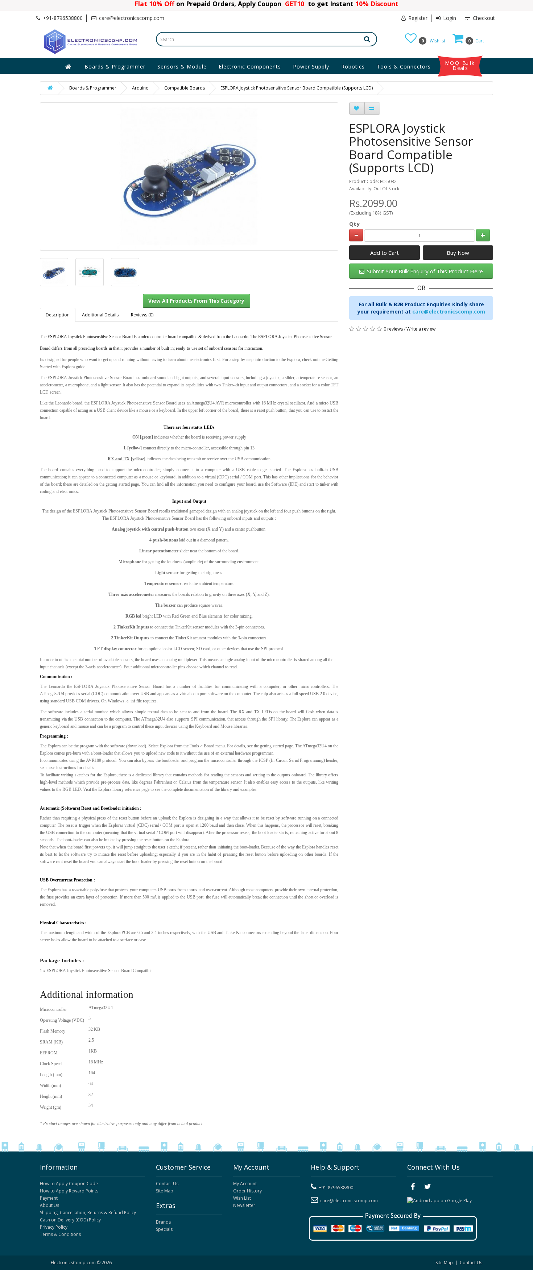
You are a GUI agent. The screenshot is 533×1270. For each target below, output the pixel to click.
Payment (49, 1198)
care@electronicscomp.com (448, 311)
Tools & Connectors (404, 66)
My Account (245, 1183)
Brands (163, 1222)
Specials (164, 1229)
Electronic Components (250, 66)
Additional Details (100, 315)
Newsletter (244, 1205)
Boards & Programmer (114, 66)
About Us (49, 1205)
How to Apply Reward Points (69, 1191)
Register (417, 17)
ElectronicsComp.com (74, 1262)
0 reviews (393, 329)
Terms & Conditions (60, 1234)
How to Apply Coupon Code (69, 1183)
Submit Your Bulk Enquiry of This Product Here (424, 271)
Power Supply (311, 66)
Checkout (483, 17)
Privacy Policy (53, 1227)
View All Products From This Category (196, 301)
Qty (354, 223)
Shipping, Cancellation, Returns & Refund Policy (88, 1212)
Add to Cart (384, 252)
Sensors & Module (182, 66)
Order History (247, 1191)
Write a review (420, 329)
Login (449, 17)
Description (58, 315)
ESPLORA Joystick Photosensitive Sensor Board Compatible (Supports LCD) (296, 88)
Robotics (353, 66)
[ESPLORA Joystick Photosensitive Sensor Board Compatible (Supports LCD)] (54, 272)
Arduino (140, 88)
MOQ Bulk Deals (460, 65)
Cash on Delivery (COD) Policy (70, 1220)
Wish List (242, 1198)
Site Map (164, 1191)
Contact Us (167, 1183)
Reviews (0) (142, 315)
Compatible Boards (184, 88)
